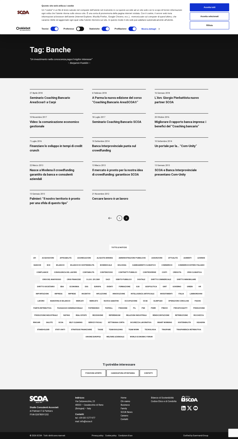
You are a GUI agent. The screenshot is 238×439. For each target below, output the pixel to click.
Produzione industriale (46, 315)
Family (124, 408)
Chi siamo (125, 401)
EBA (62, 287)
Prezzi (164, 308)
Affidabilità (65, 258)
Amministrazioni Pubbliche (132, 258)
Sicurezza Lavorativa (140, 322)
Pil (134, 308)
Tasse (100, 329)
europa (97, 287)
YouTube (195, 408)
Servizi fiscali (95, 322)
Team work (134, 329)
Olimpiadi (158, 301)
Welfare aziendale (115, 337)
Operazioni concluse (178, 301)
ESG (86, 287)
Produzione (199, 308)
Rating (66, 315)
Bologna (122, 265)
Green (190, 287)
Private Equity (180, 308)
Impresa (58, 294)
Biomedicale (106, 265)
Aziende (201, 258)
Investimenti (166, 294)
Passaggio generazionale (70, 308)
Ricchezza (199, 315)
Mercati (80, 301)
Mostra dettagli (148, 29)
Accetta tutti (209, 7)
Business (125, 405)
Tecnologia (150, 329)
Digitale (141, 279)
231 (34, 258)
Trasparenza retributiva (188, 329)
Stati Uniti (60, 329)
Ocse (145, 301)
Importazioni (42, 294)
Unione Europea (93, 337)
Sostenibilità (184, 322)
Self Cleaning (76, 322)
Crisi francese (74, 279)
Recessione (97, 315)
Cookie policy (111, 435)
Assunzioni (156, 258)
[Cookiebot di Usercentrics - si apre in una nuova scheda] (23, 29)
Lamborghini (196, 294)
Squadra (201, 322)
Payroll (109, 308)
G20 (137, 287)
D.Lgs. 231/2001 (93, 279)
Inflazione (101, 294)
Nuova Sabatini (111, 301)
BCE (48, 265)
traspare (166, 329)
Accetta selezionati (209, 16)
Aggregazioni (84, 258)
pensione (122, 308)
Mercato (94, 301)
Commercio (166, 265)
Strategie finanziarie (81, 329)
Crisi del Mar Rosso (51, 279)
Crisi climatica (194, 272)
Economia (74, 287)
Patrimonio (93, 308)
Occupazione (131, 301)
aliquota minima (105, 258)
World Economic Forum (141, 337)
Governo (177, 287)
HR (199, 287)
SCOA (60, 322)
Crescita (177, 272)
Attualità (173, 258)
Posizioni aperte (93, 373)
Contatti (148, 373)
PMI (143, 308)
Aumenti (187, 258)
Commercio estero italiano (191, 265)
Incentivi (86, 294)
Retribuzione (181, 315)
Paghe (198, 301)
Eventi (110, 287)
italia (181, 294)
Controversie (149, 272)
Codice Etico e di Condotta (163, 401)
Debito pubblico (124, 279)
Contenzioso (106, 272)
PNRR (153, 308)
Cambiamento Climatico (144, 265)
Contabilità (88, 272)
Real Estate (81, 315)
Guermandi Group (200, 435)
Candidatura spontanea (123, 373)
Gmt (165, 287)
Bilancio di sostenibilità (82, 265)
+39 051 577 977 (87, 418)
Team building (116, 329)
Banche (37, 265)
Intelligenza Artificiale (142, 294)
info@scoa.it (86, 421)
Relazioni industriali (136, 315)
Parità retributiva (42, 308)
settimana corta (116, 322)
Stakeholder (43, 329)
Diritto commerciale (161, 279)
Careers (124, 415)
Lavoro (40, 301)
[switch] (80, 29)
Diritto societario (46, 287)
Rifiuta (209, 25)
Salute (49, 322)
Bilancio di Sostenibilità (162, 397)
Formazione (124, 287)
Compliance (42, 272)
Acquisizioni (48, 258)
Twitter (189, 408)
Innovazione (119, 294)
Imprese (72, 294)
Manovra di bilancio (60, 301)
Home (123, 397)
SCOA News (126, 412)
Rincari (36, 322)
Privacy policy (97, 435)
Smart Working (164, 322)
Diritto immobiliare (186, 279)
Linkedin (183, 408)
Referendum (114, 315)
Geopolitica (151, 287)
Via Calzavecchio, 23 (85, 401)
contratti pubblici (127, 272)
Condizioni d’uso (125, 435)
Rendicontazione (161, 315)
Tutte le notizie (119, 247)
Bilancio (60, 265)
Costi (164, 272)
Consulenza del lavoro (65, 272)
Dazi (108, 279)
